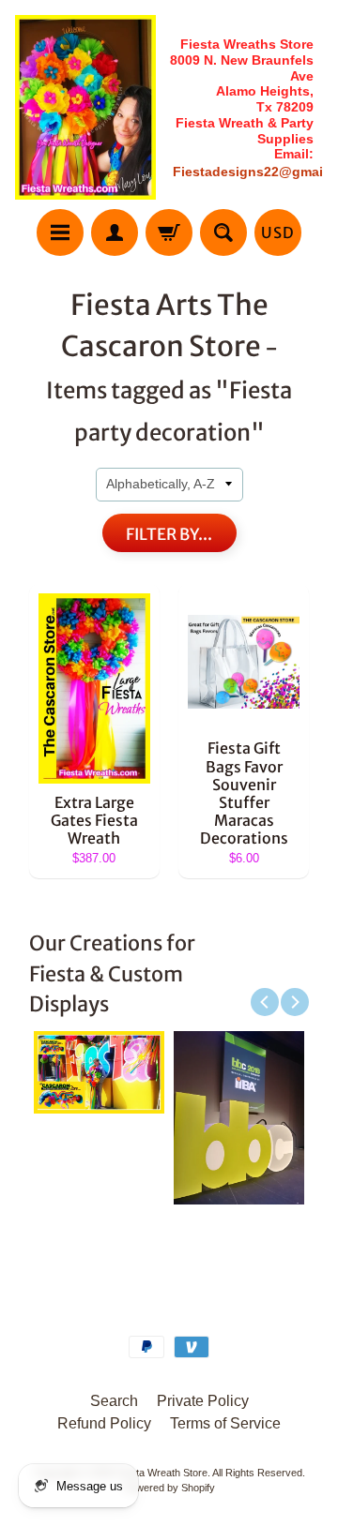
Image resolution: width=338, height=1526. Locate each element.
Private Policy (203, 1401)
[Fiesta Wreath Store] (85, 107)
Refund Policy (104, 1423)
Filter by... (169, 534)
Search (114, 1401)
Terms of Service (225, 1423)
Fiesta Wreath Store (161, 1472)
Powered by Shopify (169, 1487)
